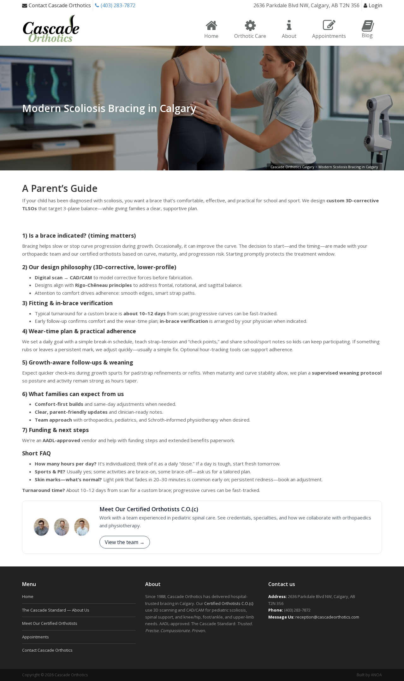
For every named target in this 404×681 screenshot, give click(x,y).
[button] (124, 542)
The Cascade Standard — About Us (55, 610)
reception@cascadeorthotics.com (327, 617)
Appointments (329, 36)
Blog (367, 35)
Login (375, 5)
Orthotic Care (250, 36)
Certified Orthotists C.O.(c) (228, 603)
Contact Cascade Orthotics (60, 5)
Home (211, 36)
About (289, 36)
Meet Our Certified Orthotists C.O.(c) (148, 509)
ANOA (376, 675)
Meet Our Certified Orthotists (49, 623)
